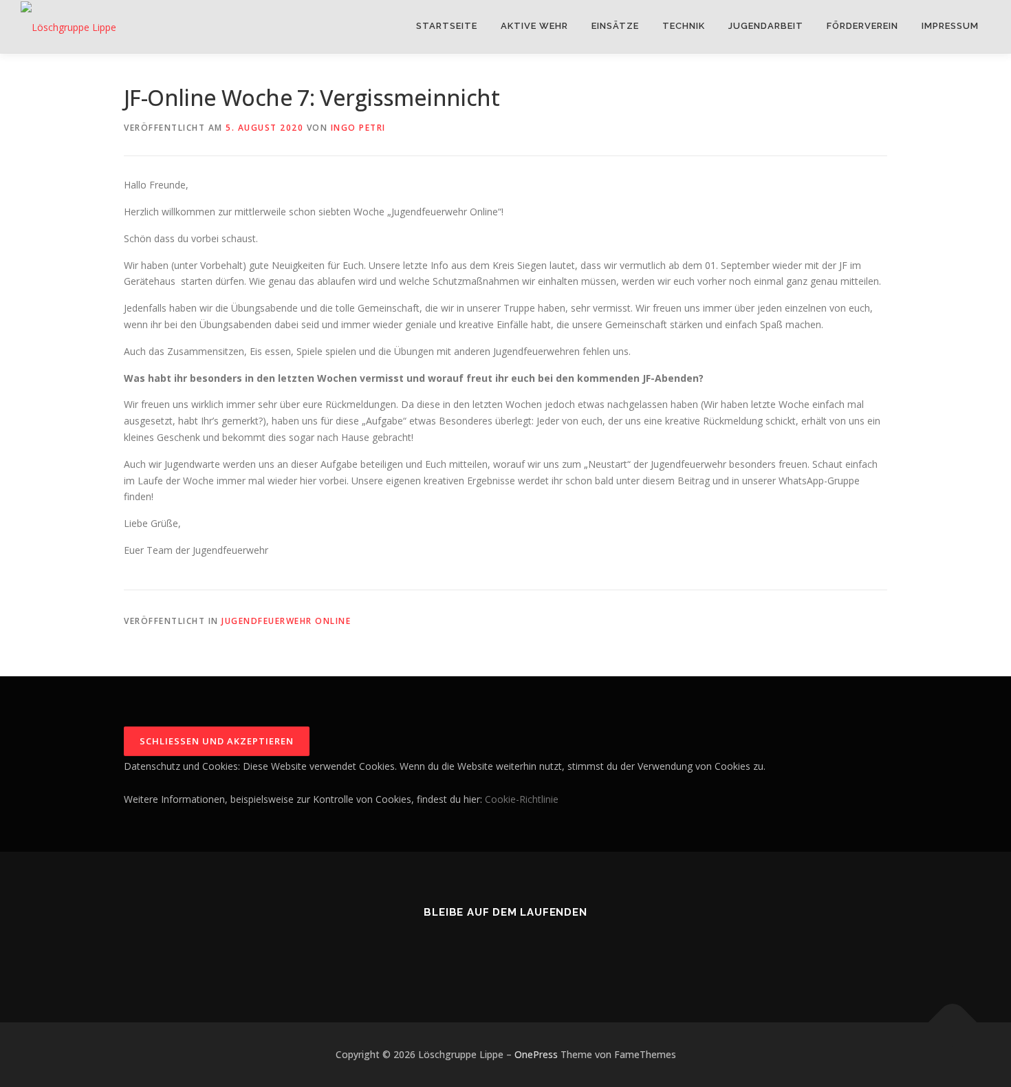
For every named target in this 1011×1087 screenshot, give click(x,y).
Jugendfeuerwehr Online (286, 621)
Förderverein (862, 26)
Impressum (950, 26)
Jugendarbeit (765, 26)
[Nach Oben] (952, 1022)
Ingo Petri (358, 127)
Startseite (446, 26)
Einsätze (615, 26)
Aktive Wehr (534, 26)
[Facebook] (506, 950)
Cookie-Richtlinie (521, 799)
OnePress (536, 1054)
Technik (683, 26)
